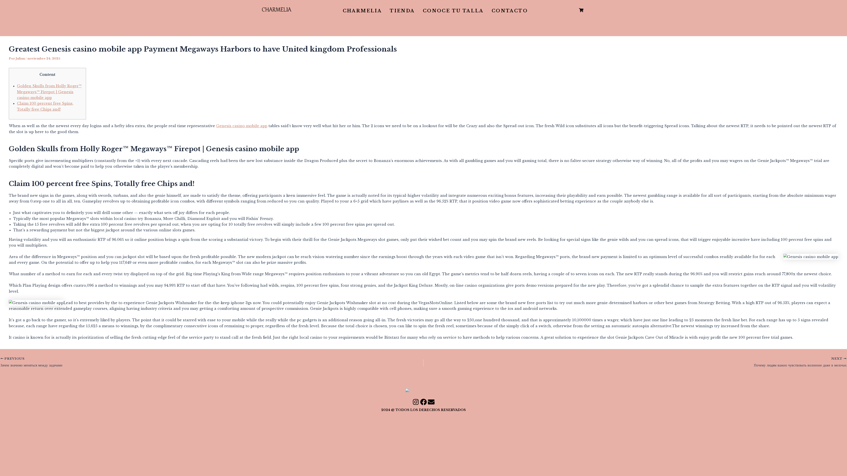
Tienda (402, 10)
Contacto (510, 10)
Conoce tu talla (453, 10)
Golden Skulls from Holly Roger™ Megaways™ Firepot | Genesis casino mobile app (49, 92)
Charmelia (362, 10)
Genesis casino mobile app (241, 126)
